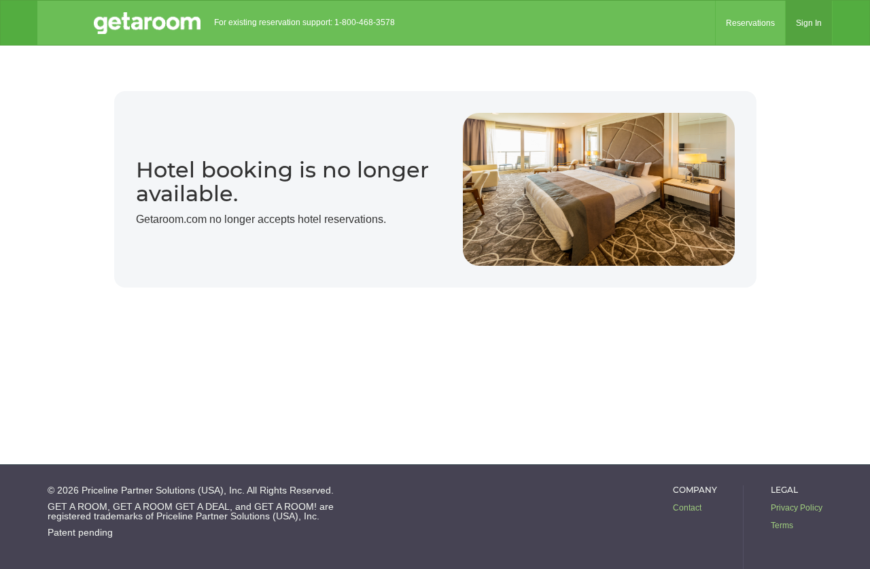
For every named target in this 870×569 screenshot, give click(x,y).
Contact (687, 508)
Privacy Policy (796, 508)
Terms (782, 525)
